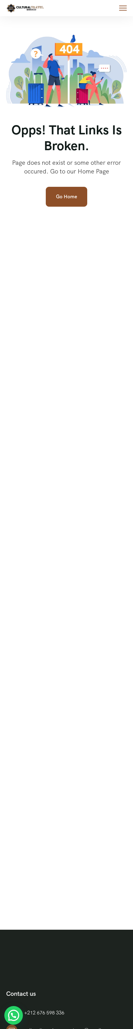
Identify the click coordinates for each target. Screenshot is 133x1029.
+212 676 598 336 (44, 1012)
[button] (13, 1015)
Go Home (66, 196)
